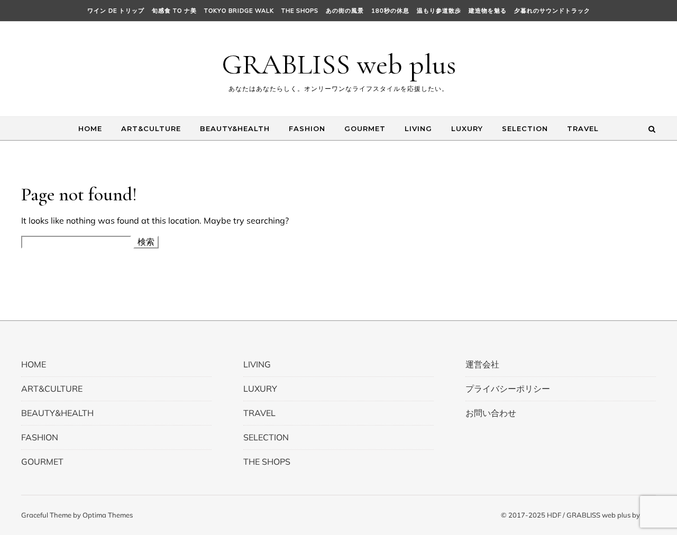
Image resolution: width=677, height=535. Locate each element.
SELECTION (525, 128)
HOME (90, 128)
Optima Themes (108, 515)
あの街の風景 (345, 10)
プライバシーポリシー (507, 388)
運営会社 (482, 364)
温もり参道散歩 (439, 10)
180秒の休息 (390, 10)
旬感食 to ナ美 (174, 10)
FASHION (307, 128)
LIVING (418, 128)
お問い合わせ (490, 413)
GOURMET (365, 128)
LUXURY (467, 128)
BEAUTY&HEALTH (235, 128)
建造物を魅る (488, 10)
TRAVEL (583, 128)
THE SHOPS (299, 10)
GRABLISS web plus (339, 64)
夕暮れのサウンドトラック (552, 10)
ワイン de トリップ (115, 10)
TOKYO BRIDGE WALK (239, 10)
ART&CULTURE (151, 128)
